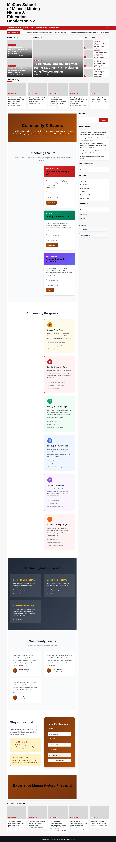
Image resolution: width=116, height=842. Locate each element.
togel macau (84, 229)
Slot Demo (82, 221)
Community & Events (14, 27)
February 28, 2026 (62, 107)
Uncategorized (38, 60)
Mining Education (41, 27)
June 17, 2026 (20, 55)
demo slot (82, 218)
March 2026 (83, 185)
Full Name (50, 728)
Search (82, 114)
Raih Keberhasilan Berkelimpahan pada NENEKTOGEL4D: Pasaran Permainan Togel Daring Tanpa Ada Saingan (58, 101)
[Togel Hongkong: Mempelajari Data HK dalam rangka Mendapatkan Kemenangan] (88, 63)
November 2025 (85, 195)
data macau (82, 225)
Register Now (52, 245)
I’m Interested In (52, 749)
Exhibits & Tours (28, 27)
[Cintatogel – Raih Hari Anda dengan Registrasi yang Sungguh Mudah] (88, 44)
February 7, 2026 (82, 105)
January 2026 (84, 191)
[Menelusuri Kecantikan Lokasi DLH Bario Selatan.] (88, 73)
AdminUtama (38, 74)
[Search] (108, 27)
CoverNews (63, 839)
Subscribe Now (59, 760)
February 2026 (84, 188)
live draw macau (85, 235)
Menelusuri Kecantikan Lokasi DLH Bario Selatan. (100, 73)
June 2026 (83, 181)
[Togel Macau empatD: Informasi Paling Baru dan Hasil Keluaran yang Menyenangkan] (16, 89)
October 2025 (84, 198)
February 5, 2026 (103, 101)
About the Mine (54, 27)
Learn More (51, 202)
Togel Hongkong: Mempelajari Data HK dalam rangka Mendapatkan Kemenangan (100, 65)
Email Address (51, 738)
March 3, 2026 (46, 74)
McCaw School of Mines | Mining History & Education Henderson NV (23, 12)
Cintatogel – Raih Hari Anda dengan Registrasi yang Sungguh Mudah (25, 32)
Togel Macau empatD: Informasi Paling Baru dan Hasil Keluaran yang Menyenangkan (93, 133)
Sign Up (50, 290)
